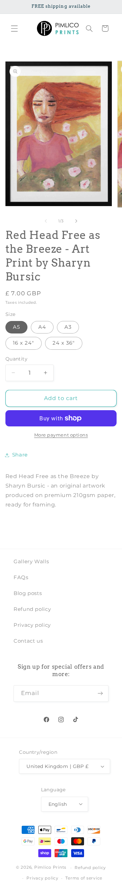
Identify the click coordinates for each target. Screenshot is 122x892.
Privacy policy (32, 625)
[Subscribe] (100, 693)
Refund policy (32, 609)
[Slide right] (76, 221)
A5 (16, 327)
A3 (68, 327)
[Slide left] (45, 221)
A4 (42, 327)
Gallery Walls (31, 562)
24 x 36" (64, 343)
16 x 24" (23, 343)
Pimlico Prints (50, 867)
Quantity (16, 359)
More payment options (61, 435)
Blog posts (28, 593)
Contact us (28, 641)
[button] (14, 28)
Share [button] (20, 455)
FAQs (21, 577)
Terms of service (83, 878)
